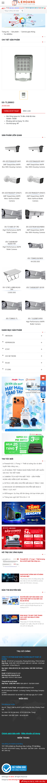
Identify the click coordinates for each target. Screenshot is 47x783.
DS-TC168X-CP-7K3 (12, 227)
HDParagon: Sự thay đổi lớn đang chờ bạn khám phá (24, 493)
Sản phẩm (15, 32)
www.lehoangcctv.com (15, 779)
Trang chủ (5, 32)
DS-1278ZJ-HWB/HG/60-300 (12, 288)
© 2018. (11, 777)
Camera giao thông (28, 32)
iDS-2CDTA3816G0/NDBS (35, 227)
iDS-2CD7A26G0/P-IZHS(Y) (12, 193)
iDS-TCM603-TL (12, 318)
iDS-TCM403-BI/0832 (35, 258)
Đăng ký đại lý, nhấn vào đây (34, 781)
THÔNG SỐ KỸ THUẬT (11, 111)
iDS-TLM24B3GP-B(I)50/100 (11, 243)
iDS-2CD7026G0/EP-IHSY (12, 161)
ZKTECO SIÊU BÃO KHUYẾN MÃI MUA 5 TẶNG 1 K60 (24, 483)
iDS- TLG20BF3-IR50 (35, 318)
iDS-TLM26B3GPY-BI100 (35, 287)
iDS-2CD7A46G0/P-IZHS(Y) (35, 193)
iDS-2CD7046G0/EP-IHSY (35, 161)
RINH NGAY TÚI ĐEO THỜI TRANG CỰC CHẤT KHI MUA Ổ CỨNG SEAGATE (31, 617)
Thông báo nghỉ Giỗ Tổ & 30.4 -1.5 (17, 497)
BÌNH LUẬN (27, 111)
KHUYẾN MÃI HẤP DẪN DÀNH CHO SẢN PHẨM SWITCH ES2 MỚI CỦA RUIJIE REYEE (31, 599)
